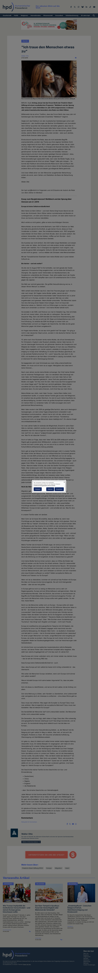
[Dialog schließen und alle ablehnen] (64, 482)
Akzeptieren (59, 489)
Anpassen (37, 489)
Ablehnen (50, 489)
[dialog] (49, 486)
